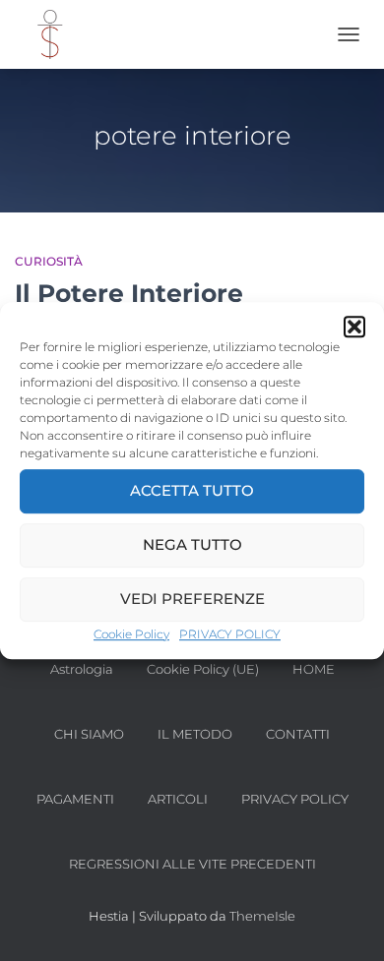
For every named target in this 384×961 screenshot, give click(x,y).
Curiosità (49, 261)
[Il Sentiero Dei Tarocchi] (56, 34)
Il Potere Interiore (129, 293)
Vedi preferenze (192, 598)
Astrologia (81, 669)
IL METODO (195, 734)
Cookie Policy (131, 634)
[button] (354, 326)
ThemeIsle (262, 916)
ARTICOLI (178, 799)
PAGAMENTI (75, 799)
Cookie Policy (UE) (203, 669)
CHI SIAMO (89, 734)
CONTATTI (298, 734)
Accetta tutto (192, 490)
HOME (313, 669)
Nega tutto (192, 544)
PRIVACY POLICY (230, 634)
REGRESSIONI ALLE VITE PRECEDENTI (192, 863)
